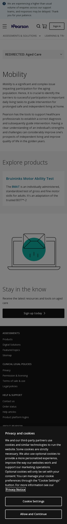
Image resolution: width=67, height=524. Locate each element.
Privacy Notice (15, 489)
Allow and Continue (33, 514)
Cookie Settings (33, 501)
